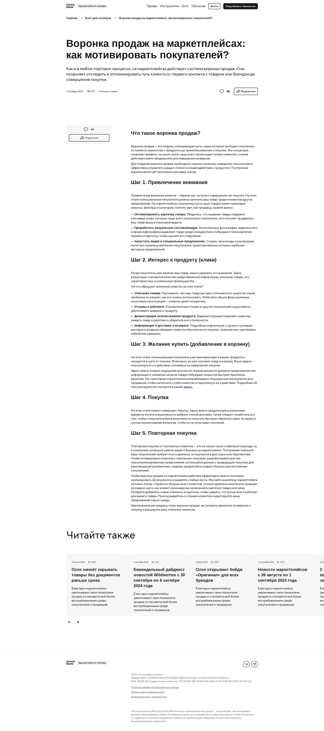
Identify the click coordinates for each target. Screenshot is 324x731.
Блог (185, 6)
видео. (188, 387)
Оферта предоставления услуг (148, 692)
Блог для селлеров (98, 18)
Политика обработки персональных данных (155, 687)
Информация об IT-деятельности (149, 696)
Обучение (198, 6)
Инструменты (169, 6)
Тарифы (152, 6)
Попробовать (240, 6)
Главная (71, 18)
